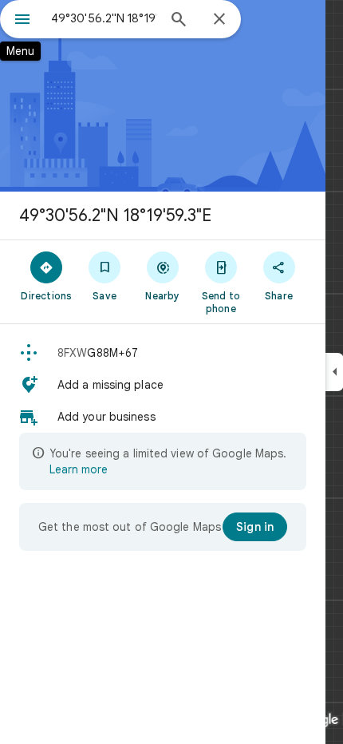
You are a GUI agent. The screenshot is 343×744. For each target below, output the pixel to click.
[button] (162, 353)
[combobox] (103, 18)
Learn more (78, 469)
